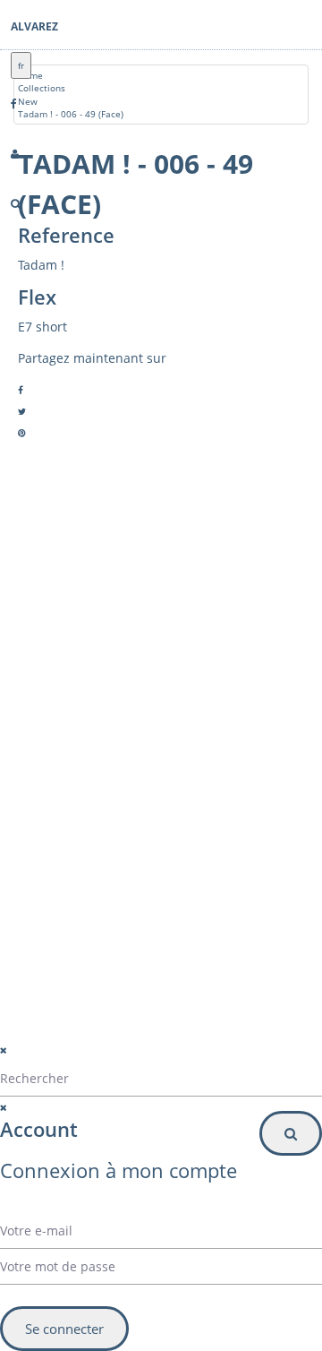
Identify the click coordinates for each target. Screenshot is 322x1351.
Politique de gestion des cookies (123, 1061)
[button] (161, 897)
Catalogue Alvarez (99, 699)
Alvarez (34, 26)
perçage (78, 785)
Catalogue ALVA (94, 721)
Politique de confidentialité (108, 1038)
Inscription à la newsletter (103, 933)
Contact (77, 742)
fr (21, 65)
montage (79, 764)
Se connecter (64, 1329)
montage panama (98, 807)
